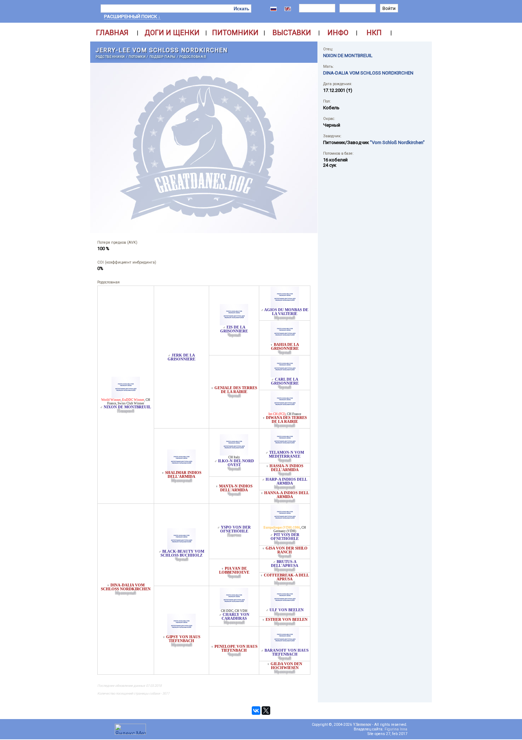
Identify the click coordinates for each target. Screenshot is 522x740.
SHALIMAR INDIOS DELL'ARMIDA (183, 475)
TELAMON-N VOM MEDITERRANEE (286, 454)
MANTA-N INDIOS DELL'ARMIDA (235, 488)
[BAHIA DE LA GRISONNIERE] (285, 340)
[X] (266, 710)
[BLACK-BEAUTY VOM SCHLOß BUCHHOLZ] (181, 547)
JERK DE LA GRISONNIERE (181, 357)
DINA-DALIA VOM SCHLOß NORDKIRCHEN (126, 587)
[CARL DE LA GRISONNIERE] (285, 375)
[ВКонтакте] (256, 710)
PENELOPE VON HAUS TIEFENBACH (235, 648)
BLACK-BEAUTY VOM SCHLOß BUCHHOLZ (182, 553)
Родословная (192, 57)
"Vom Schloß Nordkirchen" (397, 142)
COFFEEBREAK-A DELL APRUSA (286, 577)
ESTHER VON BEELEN (287, 620)
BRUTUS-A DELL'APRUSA (284, 564)
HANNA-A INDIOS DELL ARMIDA (286, 495)
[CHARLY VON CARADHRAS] (234, 607)
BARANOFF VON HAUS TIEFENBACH (287, 652)
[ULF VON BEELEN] (285, 606)
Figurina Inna (396, 729)
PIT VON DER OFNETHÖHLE (285, 537)
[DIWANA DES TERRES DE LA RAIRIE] (285, 410)
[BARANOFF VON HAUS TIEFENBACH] (285, 646)
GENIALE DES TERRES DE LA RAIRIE (235, 390)
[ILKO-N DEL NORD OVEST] (234, 453)
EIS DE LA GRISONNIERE (234, 329)
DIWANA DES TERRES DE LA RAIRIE (286, 420)
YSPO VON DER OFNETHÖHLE (235, 529)
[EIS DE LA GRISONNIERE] (234, 323)
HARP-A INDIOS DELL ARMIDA (286, 481)
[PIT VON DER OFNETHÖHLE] (285, 523)
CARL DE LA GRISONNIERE (285, 381)
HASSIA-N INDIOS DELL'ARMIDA (286, 468)
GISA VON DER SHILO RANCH (287, 550)
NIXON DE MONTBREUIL (127, 407)
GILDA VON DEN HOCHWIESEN (286, 666)
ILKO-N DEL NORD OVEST (236, 463)
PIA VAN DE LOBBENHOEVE (234, 570)
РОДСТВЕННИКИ (110, 57)
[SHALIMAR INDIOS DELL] (181, 468)
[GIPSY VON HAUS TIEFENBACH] (181, 633)
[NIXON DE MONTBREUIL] (126, 396)
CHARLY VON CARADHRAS (235, 616)
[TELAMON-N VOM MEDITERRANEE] (285, 448)
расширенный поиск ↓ (132, 16)
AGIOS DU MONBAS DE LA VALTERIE (286, 312)
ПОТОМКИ (137, 57)
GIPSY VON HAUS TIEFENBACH (183, 639)
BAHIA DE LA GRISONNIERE (285, 346)
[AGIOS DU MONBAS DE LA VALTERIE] (285, 306)
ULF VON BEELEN (287, 610)
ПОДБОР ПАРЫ (162, 57)
